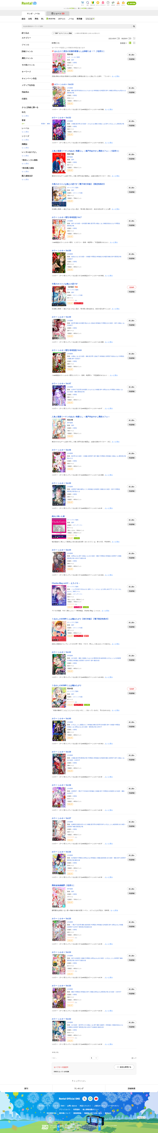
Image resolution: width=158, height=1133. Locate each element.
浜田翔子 (108, 356)
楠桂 (72, 90)
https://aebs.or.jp (54, 1129)
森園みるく (83, 725)
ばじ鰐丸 (103, 589)
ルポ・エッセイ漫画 (73, 57)
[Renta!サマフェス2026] (34, 3)
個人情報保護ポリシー (91, 1109)
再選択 (43, 124)
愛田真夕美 (70, 93)
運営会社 (108, 1113)
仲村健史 (96, 90)
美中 (72, 60)
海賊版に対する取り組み (93, 1113)
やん (120, 589)
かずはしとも (112, 124)
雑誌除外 (124, 38)
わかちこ (70, 591)
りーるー (115, 589)
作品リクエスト (85, 1105)
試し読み (131, 55)
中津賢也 (117, 223)
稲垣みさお (82, 90)
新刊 (26, 1088)
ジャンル (89, 19)
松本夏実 (102, 90)
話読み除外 (112, 38)
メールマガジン (113, 1105)
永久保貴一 (83, 124)
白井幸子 (74, 389)
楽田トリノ (91, 589)
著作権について (65, 1113)
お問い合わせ (72, 1105)
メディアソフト (77, 525)
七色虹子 (96, 356)
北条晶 (93, 323)
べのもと (98, 589)
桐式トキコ (76, 591)
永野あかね (116, 90)
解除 (48, 124)
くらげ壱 (74, 589)
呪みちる (123, 90)
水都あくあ (101, 124)
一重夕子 (80, 791)
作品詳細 (131, 59)
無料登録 (132, 3)
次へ (133, 1058)
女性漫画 (70, 655)
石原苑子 (70, 259)
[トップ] (27, 3)
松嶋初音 (74, 824)
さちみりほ (89, 90)
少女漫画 (70, 88)
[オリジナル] (50, 19)
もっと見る (25, 116)
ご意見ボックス (99, 1105)
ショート (59, 13)
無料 (131, 287)
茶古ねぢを (83, 589)
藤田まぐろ (83, 489)
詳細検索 (131, 1088)
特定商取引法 (51, 1113)
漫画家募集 (77, 1113)
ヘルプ (55, 1105)
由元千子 (109, 589)
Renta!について (44, 1105)
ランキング (79, 1088)
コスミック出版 (77, 193)
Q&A (62, 1105)
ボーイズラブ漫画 (72, 187)
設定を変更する (125, 1067)
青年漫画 (70, 157)
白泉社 (75, 62)
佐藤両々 (102, 1025)
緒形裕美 (103, 658)
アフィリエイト (65, 1109)
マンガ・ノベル (33, 13)
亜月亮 (76, 90)
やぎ (84, 824)
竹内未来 (86, 791)
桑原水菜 (83, 558)
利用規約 (76, 1109)
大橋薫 (110, 90)
